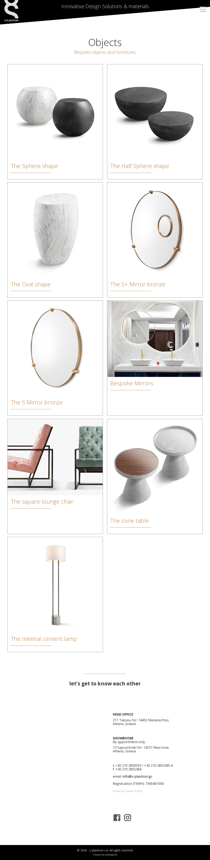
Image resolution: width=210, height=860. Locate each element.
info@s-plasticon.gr (137, 776)
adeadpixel (111, 854)
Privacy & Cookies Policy (127, 791)
